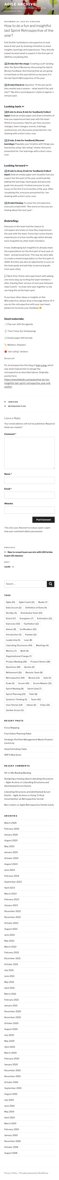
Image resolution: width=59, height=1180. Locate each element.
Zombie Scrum (15, 710)
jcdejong (35, 22)
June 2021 (9, 976)
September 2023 (13, 882)
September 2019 (12, 1088)
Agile (10, 602)
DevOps (11, 613)
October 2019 (11, 1082)
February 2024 (11, 876)
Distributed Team (31, 613)
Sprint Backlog (15, 688)
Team (36, 699)
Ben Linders (10, 805)
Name (8, 474)
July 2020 (9, 1035)
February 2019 (11, 1129)
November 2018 (12, 1141)
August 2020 (11, 1029)
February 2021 (11, 999)
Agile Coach (27, 602)
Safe (47, 678)
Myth (24, 651)
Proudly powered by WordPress (33, 1173)
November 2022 (12, 917)
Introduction (13, 634)
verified (13, 402)
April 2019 (9, 1117)
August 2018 (10, 1153)
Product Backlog (16, 661)
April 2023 (9, 887)
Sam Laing (41, 365)
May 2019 (9, 1111)
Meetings (42, 645)
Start (33, 694)
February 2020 (11, 1058)
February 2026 (11, 829)
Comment (10, 434)
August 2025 (11, 840)
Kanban (31, 634)
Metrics (11, 651)
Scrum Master (42, 683)
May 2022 (9, 941)
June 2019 (9, 1106)
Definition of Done (36, 607)
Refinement (14, 672)
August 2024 (11, 864)
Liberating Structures (19, 645)
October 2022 (11, 923)
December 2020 (12, 1011)
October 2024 (11, 858)
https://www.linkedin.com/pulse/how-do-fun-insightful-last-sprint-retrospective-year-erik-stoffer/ (27, 383)
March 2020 (10, 1053)
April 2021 (9, 988)
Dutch (11, 618)
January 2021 (10, 1005)
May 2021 (9, 982)
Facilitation (31, 624)
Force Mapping (11, 727)
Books (42, 602)
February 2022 (11, 952)
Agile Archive (20, 4)
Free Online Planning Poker (18, 733)
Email (8, 489)
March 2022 (10, 946)
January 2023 (11, 905)
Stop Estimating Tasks (15, 749)
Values (31, 705)
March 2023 (10, 893)
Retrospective (17, 406)
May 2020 (9, 1041)
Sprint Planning (15, 694)
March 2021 (10, 994)
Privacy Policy (10, 1173)
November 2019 (12, 1076)
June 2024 (9, 870)
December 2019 (12, 1070)
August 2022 (10, 929)
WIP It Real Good (12, 755)
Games (11, 629)
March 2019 (10, 1123)
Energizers (26, 618)
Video (45, 705)
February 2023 (11, 899)
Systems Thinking (16, 699)
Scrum (23, 683)
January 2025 (11, 852)
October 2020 (11, 1023)
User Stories (14, 705)
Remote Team (34, 672)
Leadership (13, 640)
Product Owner (40, 661)
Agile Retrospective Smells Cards (37, 805)
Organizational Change (19, 656)
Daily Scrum (14, 607)
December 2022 (12, 911)
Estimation (44, 618)
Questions (13, 667)
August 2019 (10, 1094)
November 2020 (12, 1017)
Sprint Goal (34, 688)
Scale (10, 683)
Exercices (13, 624)
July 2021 (9, 970)
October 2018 (11, 1147)
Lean (28, 640)
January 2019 (11, 1135)
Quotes (29, 667)
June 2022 (9, 935)
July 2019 (9, 1100)
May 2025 (9, 846)
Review (34, 678)
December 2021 (12, 958)
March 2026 (10, 823)
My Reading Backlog (21, 773)
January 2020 (11, 1064)
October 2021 (11, 964)
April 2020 (9, 1047)
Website (8, 503)
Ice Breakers (28, 629)
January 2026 (11, 834)
